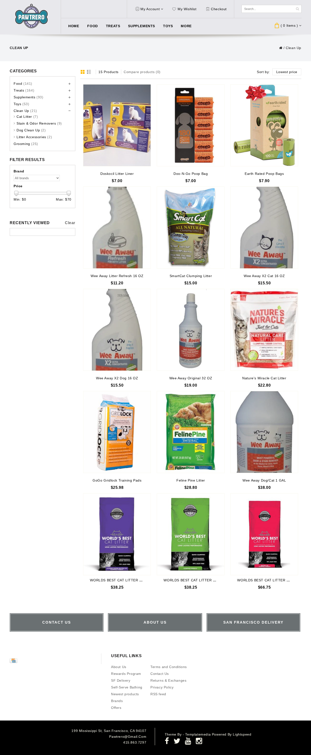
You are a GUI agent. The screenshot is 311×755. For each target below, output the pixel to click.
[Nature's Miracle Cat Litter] (264, 330)
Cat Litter (27, 117)
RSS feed (158, 694)
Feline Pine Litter (190, 480)
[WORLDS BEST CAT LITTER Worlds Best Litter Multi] (264, 534)
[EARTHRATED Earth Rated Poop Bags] (264, 125)
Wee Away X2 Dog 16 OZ (117, 378)
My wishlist (187, 9)
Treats (113, 26)
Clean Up (293, 48)
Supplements (141, 26)
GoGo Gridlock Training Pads (117, 480)
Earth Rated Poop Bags (264, 174)
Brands (117, 701)
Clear (70, 223)
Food (92, 26)
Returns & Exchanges (168, 680)
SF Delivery (120, 680)
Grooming (26, 144)
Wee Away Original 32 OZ (190, 378)
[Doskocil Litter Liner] (117, 125)
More (186, 26)
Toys (168, 26)
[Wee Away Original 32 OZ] (190, 330)
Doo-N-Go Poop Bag (190, 174)
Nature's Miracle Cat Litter (264, 378)
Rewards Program (126, 674)
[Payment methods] (14, 662)
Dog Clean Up (31, 130)
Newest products (125, 694)
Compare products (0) (142, 72)
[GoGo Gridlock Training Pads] (117, 432)
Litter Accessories (34, 137)
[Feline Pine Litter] (190, 432)
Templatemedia (198, 734)
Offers (116, 708)
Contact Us (159, 674)
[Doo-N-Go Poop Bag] (190, 125)
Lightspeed (242, 734)
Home (73, 26)
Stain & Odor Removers (39, 123)
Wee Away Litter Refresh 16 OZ (117, 276)
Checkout (219, 9)
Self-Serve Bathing (126, 687)
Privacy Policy (161, 687)
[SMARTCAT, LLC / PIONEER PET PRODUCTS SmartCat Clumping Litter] (190, 227)
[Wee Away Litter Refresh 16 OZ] (117, 227)
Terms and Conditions (168, 667)
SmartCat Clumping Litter (191, 276)
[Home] (281, 48)
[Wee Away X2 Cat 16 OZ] (264, 227)
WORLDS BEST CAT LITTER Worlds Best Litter (203, 580)
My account (150, 9)
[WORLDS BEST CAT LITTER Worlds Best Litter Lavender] (117, 534)
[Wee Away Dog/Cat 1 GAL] (264, 432)
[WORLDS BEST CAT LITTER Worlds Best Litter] (190, 534)
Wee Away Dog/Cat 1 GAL (264, 480)
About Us (118, 667)
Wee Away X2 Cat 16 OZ (264, 276)
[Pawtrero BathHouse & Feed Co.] (32, 16)
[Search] (297, 9)
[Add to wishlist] (147, 88)
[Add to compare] (147, 95)
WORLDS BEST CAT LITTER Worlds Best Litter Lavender (138, 580)
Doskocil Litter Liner (117, 174)
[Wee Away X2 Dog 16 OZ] (117, 330)
